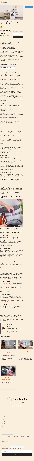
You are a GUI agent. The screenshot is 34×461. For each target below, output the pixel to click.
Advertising (3, 423)
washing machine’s (9, 283)
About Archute (4, 419)
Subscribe (18, 37)
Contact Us (3, 421)
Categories (17, 445)
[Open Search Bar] (31, 2)
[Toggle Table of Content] (13, 67)
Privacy (3, 426)
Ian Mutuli (5, 26)
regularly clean (16, 286)
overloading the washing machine (9, 132)
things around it (6, 301)
